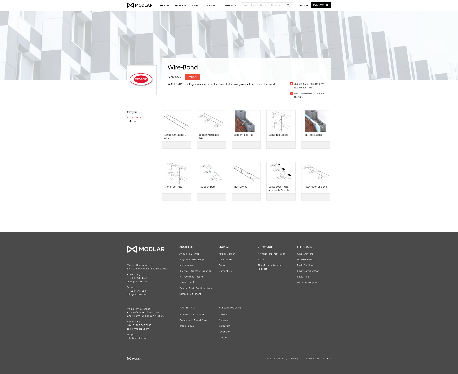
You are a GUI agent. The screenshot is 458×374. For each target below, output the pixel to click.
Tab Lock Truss (207, 186)
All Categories (134, 117)
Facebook (224, 331)
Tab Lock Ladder (313, 134)
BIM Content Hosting (191, 276)
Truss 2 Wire (240, 186)
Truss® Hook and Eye (315, 186)
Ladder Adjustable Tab (209, 136)
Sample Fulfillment (190, 293)
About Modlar (227, 253)
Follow (192, 77)
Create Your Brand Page (193, 320)
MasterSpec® (186, 282)
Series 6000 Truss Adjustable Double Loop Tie (278, 190)
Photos (164, 5)
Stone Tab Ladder (278, 134)
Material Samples (307, 282)
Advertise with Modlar (192, 314)
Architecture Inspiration (272, 253)
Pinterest (224, 320)
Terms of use (313, 358)
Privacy (294, 358)
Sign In (304, 5)
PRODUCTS (174, 77)
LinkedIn (223, 314)
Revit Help (303, 276)
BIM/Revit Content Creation (195, 270)
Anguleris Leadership (191, 259)
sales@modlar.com (138, 281)
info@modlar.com (137, 294)
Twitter (223, 337)
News (261, 259)
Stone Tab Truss (173, 186)
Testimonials (226, 259)
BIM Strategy (186, 265)
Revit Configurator (308, 270)
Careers (223, 265)
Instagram (224, 325)
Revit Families (305, 265)
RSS (329, 358)
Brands (196, 5)
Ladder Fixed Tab (243, 134)
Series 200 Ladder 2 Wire (175, 136)
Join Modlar (321, 5)
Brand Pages (186, 325)
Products (180, 5)
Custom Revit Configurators (195, 288)
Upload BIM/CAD (307, 259)
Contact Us (225, 270)
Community (229, 5)
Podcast (211, 5)
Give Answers (305, 253)
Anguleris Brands (189, 253)
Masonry (133, 121)
